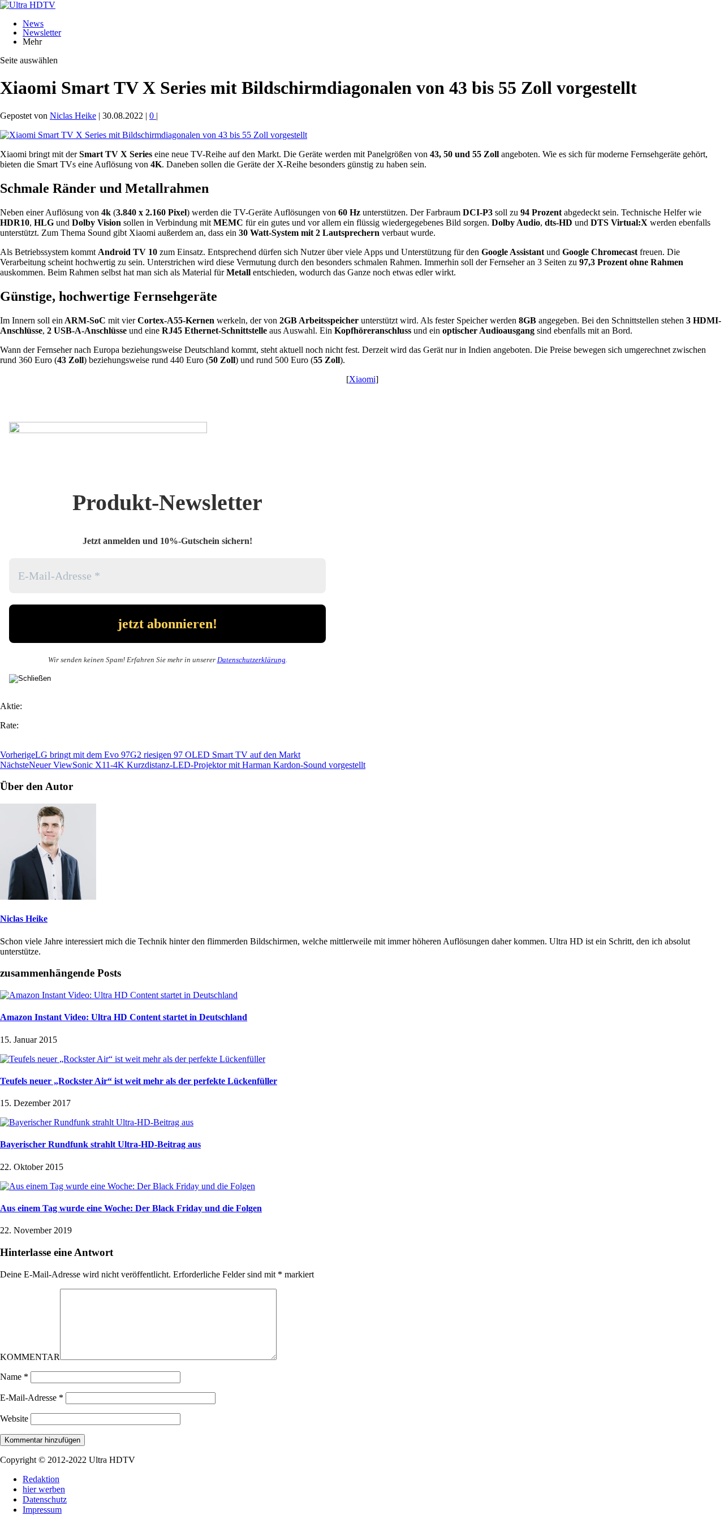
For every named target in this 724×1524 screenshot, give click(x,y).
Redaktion (41, 1479)
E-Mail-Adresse (31, 1397)
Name (14, 1376)
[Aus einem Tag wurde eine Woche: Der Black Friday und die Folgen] (127, 1186)
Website (14, 1418)
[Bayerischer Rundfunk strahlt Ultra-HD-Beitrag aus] (96, 1122)
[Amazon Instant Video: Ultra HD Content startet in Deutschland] (119, 995)
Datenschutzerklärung (251, 659)
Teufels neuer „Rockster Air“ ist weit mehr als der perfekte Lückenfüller (138, 1081)
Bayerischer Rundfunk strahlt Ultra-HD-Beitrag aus (100, 1144)
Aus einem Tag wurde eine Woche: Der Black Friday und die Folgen (131, 1208)
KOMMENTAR (30, 1357)
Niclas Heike (73, 115)
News (33, 23)
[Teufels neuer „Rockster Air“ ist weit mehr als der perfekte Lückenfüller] (132, 1059)
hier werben (44, 1489)
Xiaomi (362, 379)
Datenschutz (45, 1499)
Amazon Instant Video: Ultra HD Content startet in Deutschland (123, 1017)
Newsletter (42, 32)
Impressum (42, 1509)
